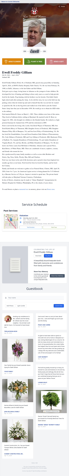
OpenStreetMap (36, 471)
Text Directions (30, 227)
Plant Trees (54, 227)
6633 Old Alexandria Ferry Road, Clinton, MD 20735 (38, 224)
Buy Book (48, 256)
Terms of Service (39, 468)
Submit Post (58, 306)
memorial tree (23, 189)
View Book (38, 256)
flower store (51, 189)
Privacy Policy (29, 468)
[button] (11, 219)
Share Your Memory (57, 276)
